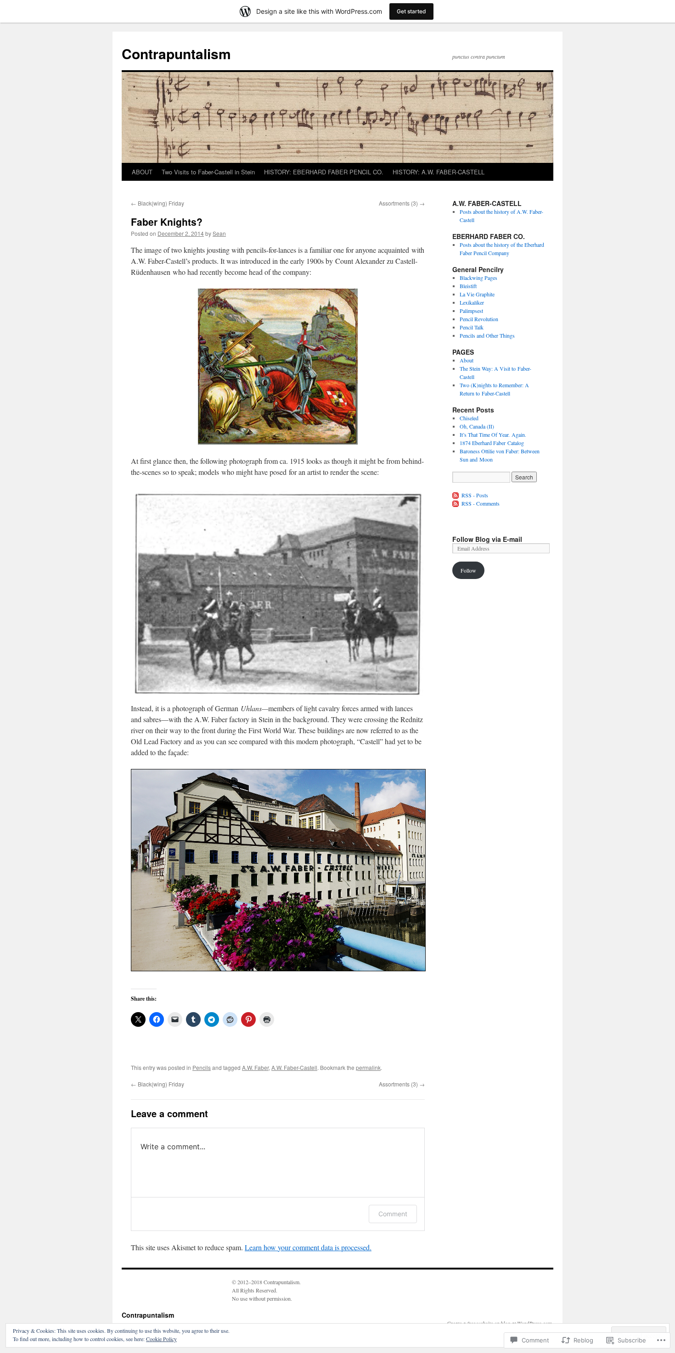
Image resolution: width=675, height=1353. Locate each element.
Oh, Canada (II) (477, 426)
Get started (411, 11)
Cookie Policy (161, 1338)
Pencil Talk (472, 327)
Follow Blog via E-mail (487, 539)
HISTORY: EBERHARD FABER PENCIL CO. (323, 171)
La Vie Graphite (477, 294)
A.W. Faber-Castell (294, 1067)
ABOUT (142, 171)
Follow (468, 570)
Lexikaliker (472, 302)
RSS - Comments (480, 503)
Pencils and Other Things (487, 335)
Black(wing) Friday (157, 203)
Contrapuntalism (176, 53)
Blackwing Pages (478, 277)
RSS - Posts (474, 495)
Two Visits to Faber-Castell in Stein (208, 171)
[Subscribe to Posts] (456, 495)
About (466, 360)
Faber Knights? (166, 221)
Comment (392, 1214)
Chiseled (469, 418)
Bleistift (468, 286)
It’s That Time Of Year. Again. (493, 434)
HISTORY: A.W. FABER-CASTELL (438, 171)
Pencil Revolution (479, 319)
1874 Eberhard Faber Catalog (492, 442)
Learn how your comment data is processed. (308, 1247)
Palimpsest (471, 310)
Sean (219, 233)
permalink (368, 1067)
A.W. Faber (255, 1067)
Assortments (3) (402, 203)
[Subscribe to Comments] (456, 503)
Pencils (201, 1067)
